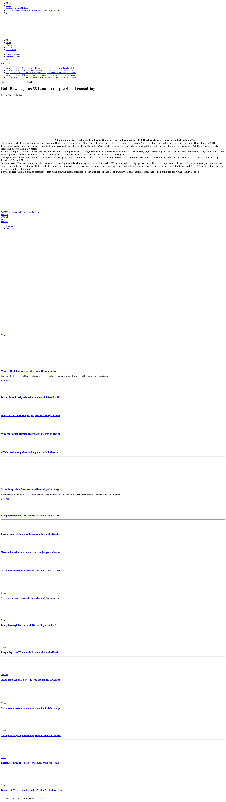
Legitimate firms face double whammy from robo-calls (30, 762)
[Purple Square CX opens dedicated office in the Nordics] (9, 529)
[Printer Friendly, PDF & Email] (8, 189)
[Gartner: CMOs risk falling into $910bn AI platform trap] (13, 780)
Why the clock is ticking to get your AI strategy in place (30, 415)
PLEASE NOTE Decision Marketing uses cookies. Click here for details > (37, 10)
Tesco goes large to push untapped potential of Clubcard (31, 735)
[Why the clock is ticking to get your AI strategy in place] (9, 410)
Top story (5, 674)
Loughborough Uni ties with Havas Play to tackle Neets (30, 515)
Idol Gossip (11, 50)
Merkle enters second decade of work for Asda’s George (30, 570)
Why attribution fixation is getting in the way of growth (31, 433)
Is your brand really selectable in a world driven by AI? (30, 397)
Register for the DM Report (17, 8)
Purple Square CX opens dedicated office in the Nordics (30, 533)
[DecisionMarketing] (113, 20)
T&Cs (8, 5)
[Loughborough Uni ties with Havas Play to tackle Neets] (9, 510)
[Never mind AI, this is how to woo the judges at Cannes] (9, 547)
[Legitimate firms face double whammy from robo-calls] (13, 753)
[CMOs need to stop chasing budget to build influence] (9, 447)
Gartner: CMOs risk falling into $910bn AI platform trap (32, 790)
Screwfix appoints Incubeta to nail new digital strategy (30, 489)
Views (9, 45)
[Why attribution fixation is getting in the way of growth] (9, 429)
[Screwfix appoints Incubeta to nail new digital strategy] (25, 484)
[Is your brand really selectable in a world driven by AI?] (9, 392)
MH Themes (36, 799)
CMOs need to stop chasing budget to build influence (29, 452)
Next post (10, 228)
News (8, 42)
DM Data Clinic (13, 57)
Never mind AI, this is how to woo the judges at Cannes (30, 552)
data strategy (25, 212)
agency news (14, 212)
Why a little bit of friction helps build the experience (28, 371)
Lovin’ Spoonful (13, 54)
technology (34, 212)
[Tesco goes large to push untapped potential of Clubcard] (13, 726)
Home (8, 3)
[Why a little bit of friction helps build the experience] (25, 366)
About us (10, 59)
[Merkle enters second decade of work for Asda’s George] (9, 565)
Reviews (9, 47)
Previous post (11, 226)
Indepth (9, 52)
